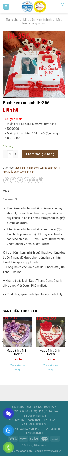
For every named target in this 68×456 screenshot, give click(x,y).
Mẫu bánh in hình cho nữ (28, 167)
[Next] (65, 348)
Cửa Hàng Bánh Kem (34, 445)
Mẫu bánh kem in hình (37, 19)
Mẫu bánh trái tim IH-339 (50, 352)
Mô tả (6, 191)
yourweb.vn (54, 451)
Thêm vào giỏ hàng (40, 154)
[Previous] (3, 348)
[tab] (34, 191)
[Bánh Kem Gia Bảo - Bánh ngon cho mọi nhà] (34, 6)
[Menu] (6, 7)
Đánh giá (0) (10, 199)
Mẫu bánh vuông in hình (42, 21)
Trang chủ (12, 19)
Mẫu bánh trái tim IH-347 (17, 352)
